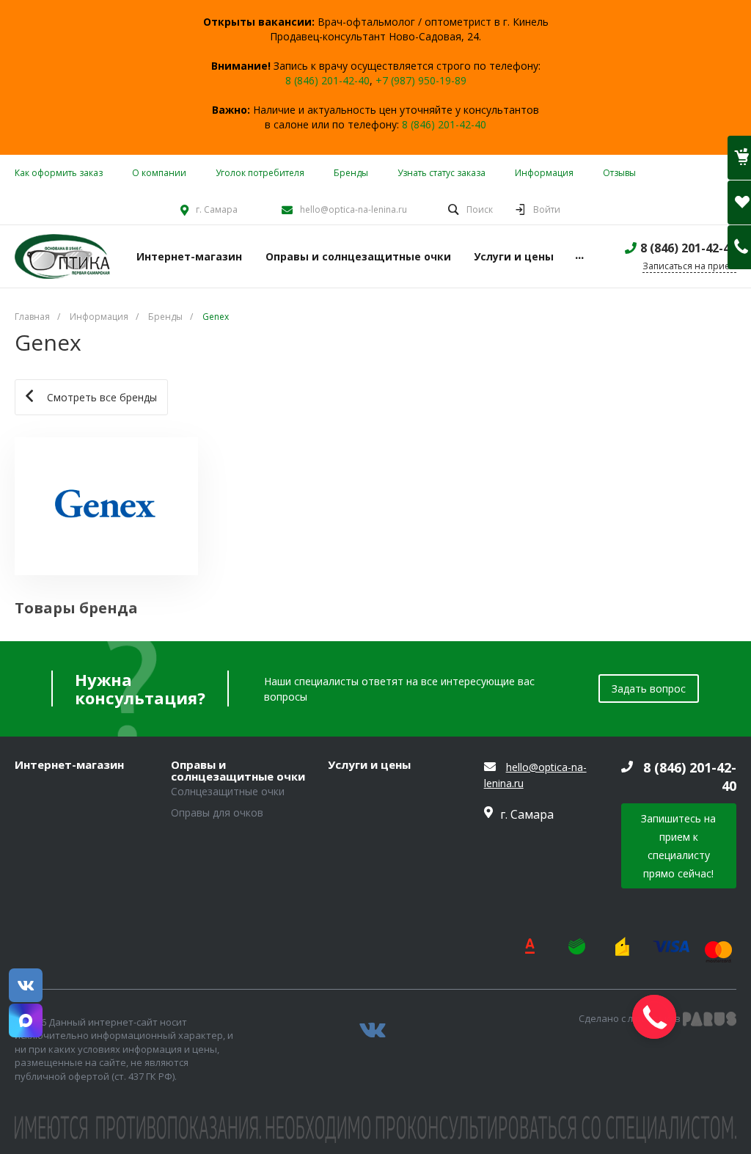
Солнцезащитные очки (228, 791)
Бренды (351, 173)
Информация (544, 173)
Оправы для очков (217, 812)
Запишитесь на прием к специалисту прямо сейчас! (678, 845)
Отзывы (619, 173)
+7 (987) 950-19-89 (421, 80)
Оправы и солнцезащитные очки (238, 771)
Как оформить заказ (59, 173)
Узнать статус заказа (442, 173)
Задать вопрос (649, 688)
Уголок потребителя (260, 173)
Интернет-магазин (69, 765)
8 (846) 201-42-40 (327, 80)
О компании (159, 173)
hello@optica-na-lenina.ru (353, 209)
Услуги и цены (369, 765)
